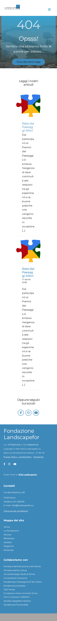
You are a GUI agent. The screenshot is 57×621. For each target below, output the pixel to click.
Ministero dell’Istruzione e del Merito (22, 566)
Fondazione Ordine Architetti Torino (21, 593)
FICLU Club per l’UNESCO (17, 597)
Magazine (9, 546)
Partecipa (9, 550)
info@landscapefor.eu (23, 505)
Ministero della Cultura (15, 570)
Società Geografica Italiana (17, 601)
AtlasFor (8, 542)
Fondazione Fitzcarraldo (16, 604)
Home (7, 527)
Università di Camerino (15, 578)
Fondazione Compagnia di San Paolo (22, 582)
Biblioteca (9, 538)
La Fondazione (11, 530)
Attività (7, 534)
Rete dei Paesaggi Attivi (28, 127)
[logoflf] (12, 5)
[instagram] (28, 413)
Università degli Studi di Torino (19, 574)
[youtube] (36, 413)
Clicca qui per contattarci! (16, 511)
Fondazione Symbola (14, 586)
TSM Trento (9, 589)
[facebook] (21, 413)
